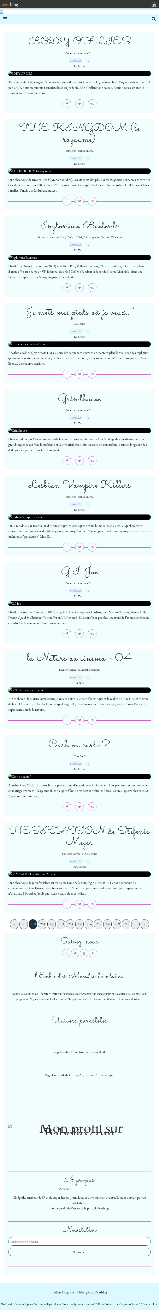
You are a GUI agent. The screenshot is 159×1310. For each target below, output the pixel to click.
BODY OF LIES (79, 41)
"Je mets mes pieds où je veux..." (79, 312)
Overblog (101, 1292)
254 (70, 924)
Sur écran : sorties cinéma (79, 53)
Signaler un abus (81, 1304)
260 (126, 924)
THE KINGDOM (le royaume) (79, 134)
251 (42, 924)
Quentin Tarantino (111, 237)
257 (98, 924)
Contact (66, 1304)
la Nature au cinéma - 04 (79, 658)
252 (52, 924)
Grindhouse (79, 398)
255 (80, 924)
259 (117, 924)
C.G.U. (97, 1304)
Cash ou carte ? (79, 744)
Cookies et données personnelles (120, 1304)
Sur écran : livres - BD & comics (79, 854)
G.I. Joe (79, 571)
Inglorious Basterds (79, 225)
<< (14, 924)
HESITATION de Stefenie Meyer (79, 837)
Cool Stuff (79, 324)
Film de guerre (91, 237)
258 (108, 924)
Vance (75, 1208)
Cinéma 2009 (74, 237)
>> (145, 924)
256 (89, 924)
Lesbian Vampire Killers (79, 485)
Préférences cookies (148, 1304)
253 (61, 924)
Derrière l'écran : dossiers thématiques (79, 670)
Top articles (52, 1304)
